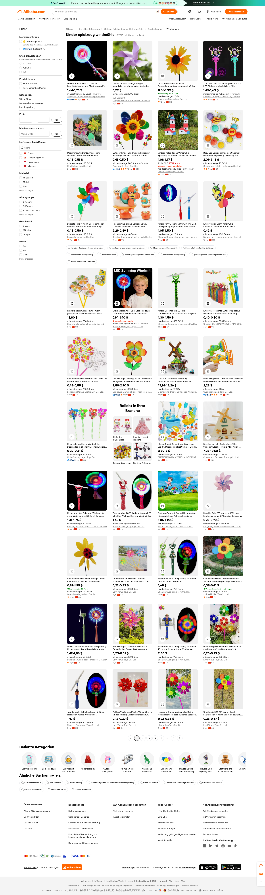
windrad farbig (76, 783)
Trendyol (162, 881)
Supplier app (128, 867)
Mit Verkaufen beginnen (214, 817)
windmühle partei (58, 789)
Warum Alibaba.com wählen (37, 811)
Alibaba (69, 29)
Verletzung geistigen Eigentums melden (177, 834)
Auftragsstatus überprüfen (215, 822)
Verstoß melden (165, 840)
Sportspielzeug (155, 29)
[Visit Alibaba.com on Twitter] (217, 846)
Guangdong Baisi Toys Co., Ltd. (217, 392)
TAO (154, 881)
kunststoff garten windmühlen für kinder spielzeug (112, 783)
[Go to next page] (179, 738)
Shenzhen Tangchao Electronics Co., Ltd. (177, 324)
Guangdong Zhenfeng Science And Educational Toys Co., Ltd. (178, 392)
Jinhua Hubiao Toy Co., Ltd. (171, 171)
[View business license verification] (160, 890)
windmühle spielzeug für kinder (180, 783)
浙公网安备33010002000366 (182, 890)
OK (56, 120)
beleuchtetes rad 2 (32, 783)
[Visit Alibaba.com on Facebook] (204, 846)
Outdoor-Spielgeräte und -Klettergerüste (123, 29)
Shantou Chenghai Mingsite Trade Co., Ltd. (132, 237)
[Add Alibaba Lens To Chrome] (72, 867)
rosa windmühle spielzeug (82, 255)
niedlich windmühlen (33, 789)
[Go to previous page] (130, 738)
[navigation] (40, 384)
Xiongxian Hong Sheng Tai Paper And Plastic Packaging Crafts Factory (87, 96)
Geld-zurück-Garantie (78, 817)
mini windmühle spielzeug (174, 255)
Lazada (130, 881)
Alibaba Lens (30, 867)
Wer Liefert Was (177, 881)
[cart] (200, 12)
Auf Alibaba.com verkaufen (215, 811)
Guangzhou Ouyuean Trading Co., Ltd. (221, 457)
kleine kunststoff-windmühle (165, 248)
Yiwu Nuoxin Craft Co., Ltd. (125, 166)
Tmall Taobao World (115, 881)
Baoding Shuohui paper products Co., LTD (87, 526)
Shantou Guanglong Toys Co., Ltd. (128, 526)
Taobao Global (142, 881)
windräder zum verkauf (212, 783)
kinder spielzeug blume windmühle (139, 255)
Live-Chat (162, 817)
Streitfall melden (166, 822)
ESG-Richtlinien (31, 822)
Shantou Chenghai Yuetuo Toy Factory (221, 96)
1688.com (98, 881)
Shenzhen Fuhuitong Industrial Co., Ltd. (85, 324)
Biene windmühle (150, 783)
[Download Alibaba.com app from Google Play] (231, 867)
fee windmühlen (109, 255)
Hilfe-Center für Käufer (169, 811)
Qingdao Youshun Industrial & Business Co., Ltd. (132, 100)
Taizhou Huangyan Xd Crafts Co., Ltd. (175, 526)
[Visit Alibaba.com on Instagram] (223, 846)
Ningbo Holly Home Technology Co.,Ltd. (222, 237)
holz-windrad (55, 783)
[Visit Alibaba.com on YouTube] (229, 846)
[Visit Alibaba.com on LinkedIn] (211, 846)
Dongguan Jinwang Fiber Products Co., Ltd (132, 392)
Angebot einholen (121, 817)
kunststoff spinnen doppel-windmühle (87, 248)
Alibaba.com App (187, 867)
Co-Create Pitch (31, 817)
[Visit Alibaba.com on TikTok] (235, 846)
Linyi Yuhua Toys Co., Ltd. (79, 166)
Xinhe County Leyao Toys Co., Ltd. (83, 457)
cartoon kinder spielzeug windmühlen (128, 248)
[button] (157, 12)
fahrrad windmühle (83, 789)
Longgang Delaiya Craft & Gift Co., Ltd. (85, 392)
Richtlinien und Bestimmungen (83, 843)
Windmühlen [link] (173, 29)
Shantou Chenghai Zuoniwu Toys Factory (177, 237)
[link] (261, 866)
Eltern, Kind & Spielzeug (88, 29)
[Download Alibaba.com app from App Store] (208, 867)
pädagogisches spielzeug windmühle (210, 255)
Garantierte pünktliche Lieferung (84, 822)
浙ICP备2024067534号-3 (211, 890)
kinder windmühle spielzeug (83, 261)
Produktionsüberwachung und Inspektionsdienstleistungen (82, 835)
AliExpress (86, 881)
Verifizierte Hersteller (123, 811)
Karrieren (28, 828)
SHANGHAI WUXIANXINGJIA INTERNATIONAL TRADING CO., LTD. (178, 457)
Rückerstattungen (166, 828)
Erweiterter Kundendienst (80, 828)
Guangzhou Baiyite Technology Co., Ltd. (222, 166)
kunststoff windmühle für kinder (200, 248)
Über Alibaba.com (33, 804)
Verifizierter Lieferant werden (217, 828)
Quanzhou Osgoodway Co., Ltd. (172, 99)
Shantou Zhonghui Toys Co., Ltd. (128, 326)
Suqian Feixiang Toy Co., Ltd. (80, 237)
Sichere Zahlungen (77, 811)
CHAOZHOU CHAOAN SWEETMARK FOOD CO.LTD (223, 324)
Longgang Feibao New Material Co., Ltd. (222, 526)
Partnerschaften (210, 834)
